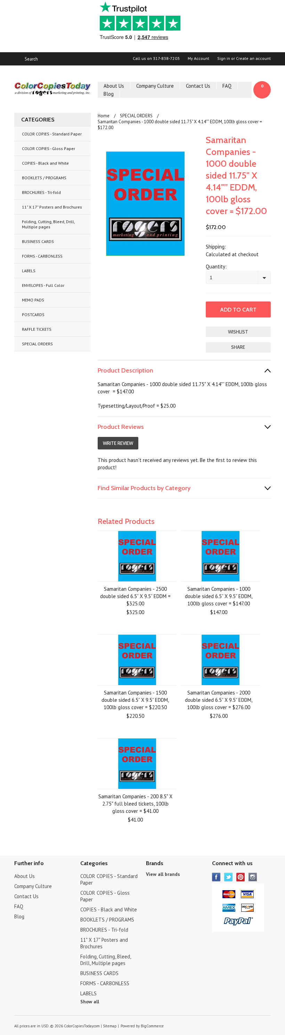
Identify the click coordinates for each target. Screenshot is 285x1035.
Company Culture (155, 86)
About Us (114, 86)
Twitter (228, 877)
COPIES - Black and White (45, 163)
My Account (198, 58)
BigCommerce (152, 1026)
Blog (109, 94)
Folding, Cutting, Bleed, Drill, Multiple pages (48, 224)
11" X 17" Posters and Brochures (52, 207)
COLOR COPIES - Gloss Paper (48, 148)
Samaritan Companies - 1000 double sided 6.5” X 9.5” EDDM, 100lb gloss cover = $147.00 (218, 596)
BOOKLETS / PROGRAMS (44, 177)
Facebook (216, 877)
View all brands (163, 874)
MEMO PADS (33, 300)
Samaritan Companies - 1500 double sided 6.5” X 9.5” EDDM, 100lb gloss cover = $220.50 (135, 700)
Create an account (253, 58)
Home (103, 116)
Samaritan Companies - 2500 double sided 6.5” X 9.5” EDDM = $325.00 (135, 596)
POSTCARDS (33, 314)
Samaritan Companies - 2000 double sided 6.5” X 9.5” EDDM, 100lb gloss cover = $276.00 (218, 700)
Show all (89, 1001)
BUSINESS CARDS (38, 241)
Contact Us (198, 86)
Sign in (223, 58)
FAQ (226, 86)
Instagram (253, 877)
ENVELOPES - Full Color (43, 285)
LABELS (28, 270)
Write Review (118, 443)
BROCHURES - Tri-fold (41, 192)
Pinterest (240, 877)
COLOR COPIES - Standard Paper (52, 133)
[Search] (17, 59)
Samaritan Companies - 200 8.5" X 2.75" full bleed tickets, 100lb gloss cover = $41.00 (135, 803)
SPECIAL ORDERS (37, 343)
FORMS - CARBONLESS (42, 256)
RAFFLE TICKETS (36, 329)
